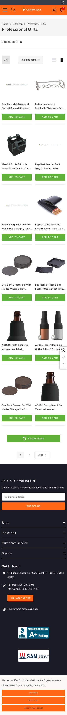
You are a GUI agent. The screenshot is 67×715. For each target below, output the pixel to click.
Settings (33, 693)
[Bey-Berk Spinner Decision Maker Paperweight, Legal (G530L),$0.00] (17, 205)
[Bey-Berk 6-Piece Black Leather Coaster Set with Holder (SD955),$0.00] (50, 265)
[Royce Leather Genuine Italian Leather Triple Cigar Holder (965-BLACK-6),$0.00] (50, 205)
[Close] (63, 2)
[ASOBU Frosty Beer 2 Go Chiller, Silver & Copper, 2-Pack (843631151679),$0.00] (50, 326)
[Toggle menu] (5, 9)
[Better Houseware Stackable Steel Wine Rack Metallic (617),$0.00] (50, 85)
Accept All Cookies (33, 708)
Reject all (34, 700)
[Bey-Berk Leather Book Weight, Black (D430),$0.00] (50, 145)
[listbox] (30, 60)
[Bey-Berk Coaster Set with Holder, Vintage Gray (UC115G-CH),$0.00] (17, 265)
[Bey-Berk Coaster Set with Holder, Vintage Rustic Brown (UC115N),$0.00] (17, 386)
